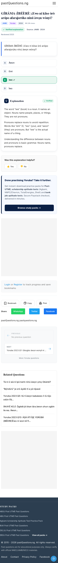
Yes (10, 166)
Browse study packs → (29, 208)
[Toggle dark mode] (54, 559)
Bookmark (12, 303)
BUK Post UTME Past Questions (14, 525)
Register (18, 284)
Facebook (50, 311)
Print (45, 303)
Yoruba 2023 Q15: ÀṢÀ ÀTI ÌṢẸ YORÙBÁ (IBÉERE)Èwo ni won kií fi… (23, 419)
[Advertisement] (29, 247)
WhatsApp (18, 311)
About (4, 556)
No (23, 166)
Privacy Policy (29, 556)
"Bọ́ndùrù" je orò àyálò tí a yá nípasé (21, 389)
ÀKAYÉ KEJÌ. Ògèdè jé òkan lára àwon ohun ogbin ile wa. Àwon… (28, 408)
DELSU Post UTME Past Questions (15, 530)
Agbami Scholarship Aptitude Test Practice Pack (21, 521)
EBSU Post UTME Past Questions (14, 535)
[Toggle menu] (54, 3)
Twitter (34, 311)
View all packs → (39, 535)
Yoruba (12, 23)
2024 (21, 23)
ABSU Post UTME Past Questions (14, 511)
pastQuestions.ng (14, 3)
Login (7, 284)
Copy (29, 303)
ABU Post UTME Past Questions (14, 516)
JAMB (4, 23)
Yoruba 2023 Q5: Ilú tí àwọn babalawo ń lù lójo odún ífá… (27, 398)
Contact (15, 556)
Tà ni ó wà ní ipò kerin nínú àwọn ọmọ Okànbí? (27, 382)
